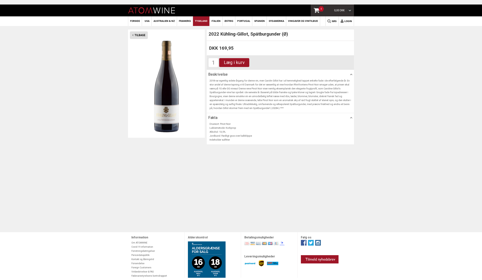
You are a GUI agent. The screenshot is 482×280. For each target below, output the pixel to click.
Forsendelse (137, 263)
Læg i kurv (234, 62)
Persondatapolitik (140, 255)
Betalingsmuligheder (259, 237)
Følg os (306, 237)
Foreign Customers (141, 267)
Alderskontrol (198, 237)
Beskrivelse (218, 74)
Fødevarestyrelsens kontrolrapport (149, 276)
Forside (135, 21)
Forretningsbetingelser (143, 251)
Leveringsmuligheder (259, 256)
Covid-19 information (142, 247)
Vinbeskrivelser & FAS (142, 271)
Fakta (212, 117)
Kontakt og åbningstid (142, 259)
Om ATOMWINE (139, 242)
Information (139, 237)
